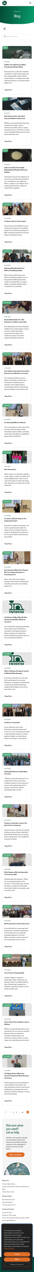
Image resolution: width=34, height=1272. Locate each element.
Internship (7, 204)
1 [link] (10, 1112)
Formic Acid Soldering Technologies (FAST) (15, 1218)
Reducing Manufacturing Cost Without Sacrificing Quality (14, 269)
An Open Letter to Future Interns (15, 221)
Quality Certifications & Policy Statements (15, 1186)
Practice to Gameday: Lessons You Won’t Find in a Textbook (15, 824)
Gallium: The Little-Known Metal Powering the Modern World (15, 66)
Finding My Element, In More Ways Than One (15, 773)
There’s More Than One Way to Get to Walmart (16, 1023)
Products (7, 62)
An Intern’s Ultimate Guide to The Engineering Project (15, 520)
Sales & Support (7, 1202)
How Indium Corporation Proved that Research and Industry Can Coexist (16, 372)
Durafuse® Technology (9, 1215)
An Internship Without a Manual (15, 422)
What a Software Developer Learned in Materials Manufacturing (16, 672)
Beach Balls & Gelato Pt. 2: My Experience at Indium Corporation (15, 321)
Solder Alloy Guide (8, 1192)
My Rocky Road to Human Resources (16, 924)
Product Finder (7, 1196)
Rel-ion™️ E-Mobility (8, 1220)
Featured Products (8, 1209)
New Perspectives (10, 469)
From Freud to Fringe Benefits (14, 973)
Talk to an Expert (15, 1155)
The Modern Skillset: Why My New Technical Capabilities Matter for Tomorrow (15, 620)
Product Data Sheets (8, 1184)
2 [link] (13, 1112)
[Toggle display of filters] (17, 28)
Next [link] (27, 1112)
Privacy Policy (9, 1248)
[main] (17, 587)
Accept (17, 1254)
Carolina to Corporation (12, 722)
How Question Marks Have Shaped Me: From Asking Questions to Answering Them (16, 572)
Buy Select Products (8, 1199)
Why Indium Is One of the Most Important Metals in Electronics (14, 117)
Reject (17, 1259)
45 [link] (22, 1112)
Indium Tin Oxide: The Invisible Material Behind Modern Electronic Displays (15, 170)
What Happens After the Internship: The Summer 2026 (16, 873)
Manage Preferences (17, 1264)
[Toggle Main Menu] (30, 2)
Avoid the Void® (7, 1212)
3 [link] (16, 1112)
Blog (5, 47)
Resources (5, 1180)
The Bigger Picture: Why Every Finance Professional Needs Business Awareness (16, 1076)
